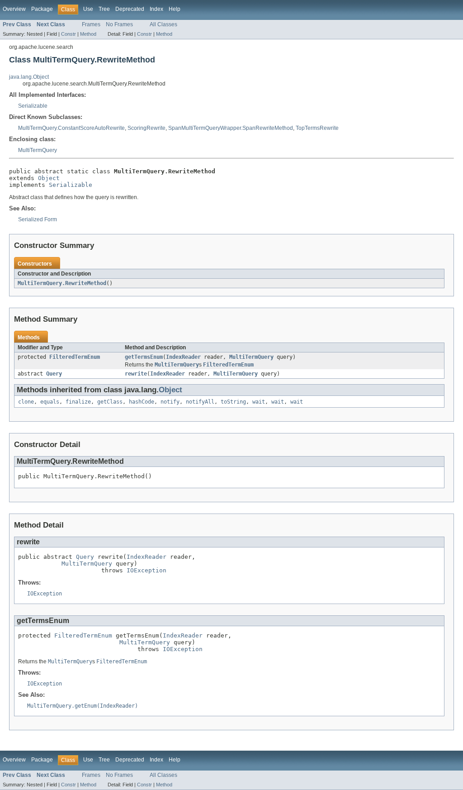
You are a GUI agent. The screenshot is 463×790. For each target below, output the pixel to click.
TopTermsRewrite (317, 128)
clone (26, 402)
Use (88, 9)
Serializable (32, 106)
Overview (14, 9)
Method (88, 34)
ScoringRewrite (146, 128)
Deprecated (129, 9)
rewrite (136, 374)
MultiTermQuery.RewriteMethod (62, 283)
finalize (78, 402)
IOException (146, 570)
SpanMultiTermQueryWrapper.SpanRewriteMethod (230, 128)
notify (170, 402)
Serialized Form (37, 219)
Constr (68, 34)
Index (156, 9)
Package (42, 9)
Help (174, 9)
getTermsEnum (144, 357)
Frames (91, 24)
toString (233, 402)
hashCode (141, 402)
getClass (110, 402)
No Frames (119, 24)
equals (49, 402)
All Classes (163, 24)
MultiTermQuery (37, 150)
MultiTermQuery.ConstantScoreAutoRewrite (71, 128)
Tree (104, 9)
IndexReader (183, 357)
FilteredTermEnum (74, 357)
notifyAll (200, 402)
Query (54, 374)
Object (49, 178)
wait (258, 402)
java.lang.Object (29, 77)
